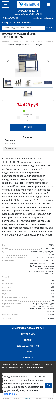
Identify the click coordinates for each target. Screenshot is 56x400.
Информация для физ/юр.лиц (28, 328)
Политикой (10, 394)
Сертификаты (28, 334)
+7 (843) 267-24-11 (28, 11)
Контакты (28, 357)
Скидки (28, 340)
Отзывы (28, 352)
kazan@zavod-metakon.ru (42, 18)
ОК (48, 385)
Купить (28, 127)
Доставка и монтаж (28, 346)
